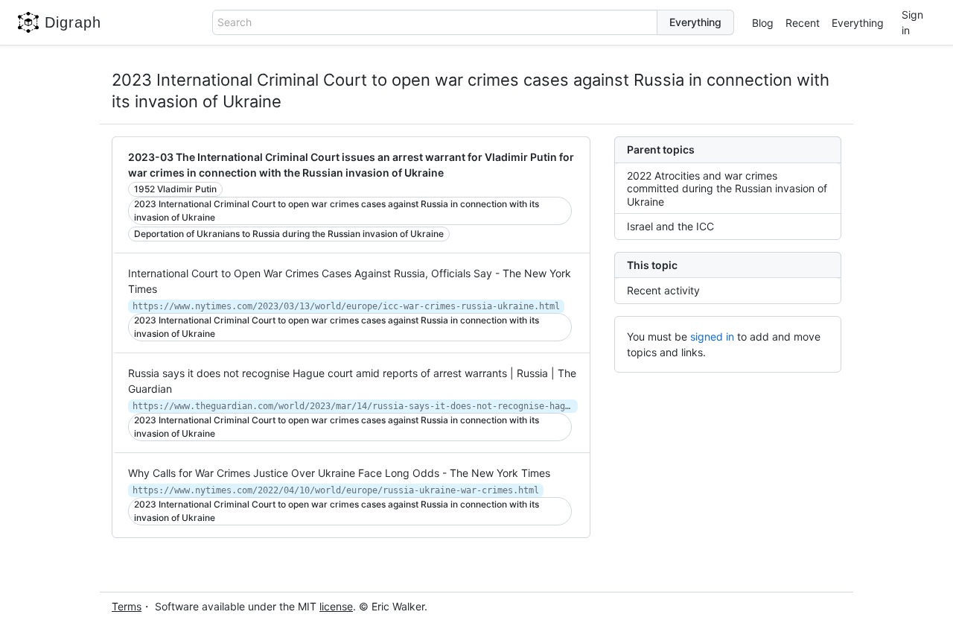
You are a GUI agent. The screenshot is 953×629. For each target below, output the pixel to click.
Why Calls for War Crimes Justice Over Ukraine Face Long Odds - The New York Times (339, 473)
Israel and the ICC (670, 226)
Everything (858, 22)
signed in (712, 336)
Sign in (912, 22)
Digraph (73, 22)
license (336, 606)
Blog (763, 22)
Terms (126, 606)
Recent (802, 22)
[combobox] (435, 22)
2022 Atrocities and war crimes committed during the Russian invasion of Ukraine (727, 188)
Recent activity (663, 290)
